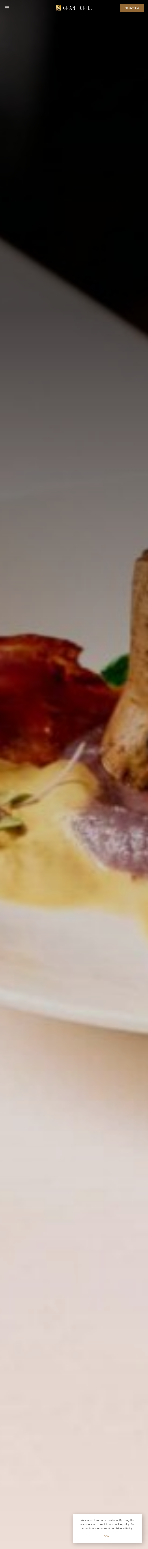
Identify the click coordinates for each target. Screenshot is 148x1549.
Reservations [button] (132, 8)
